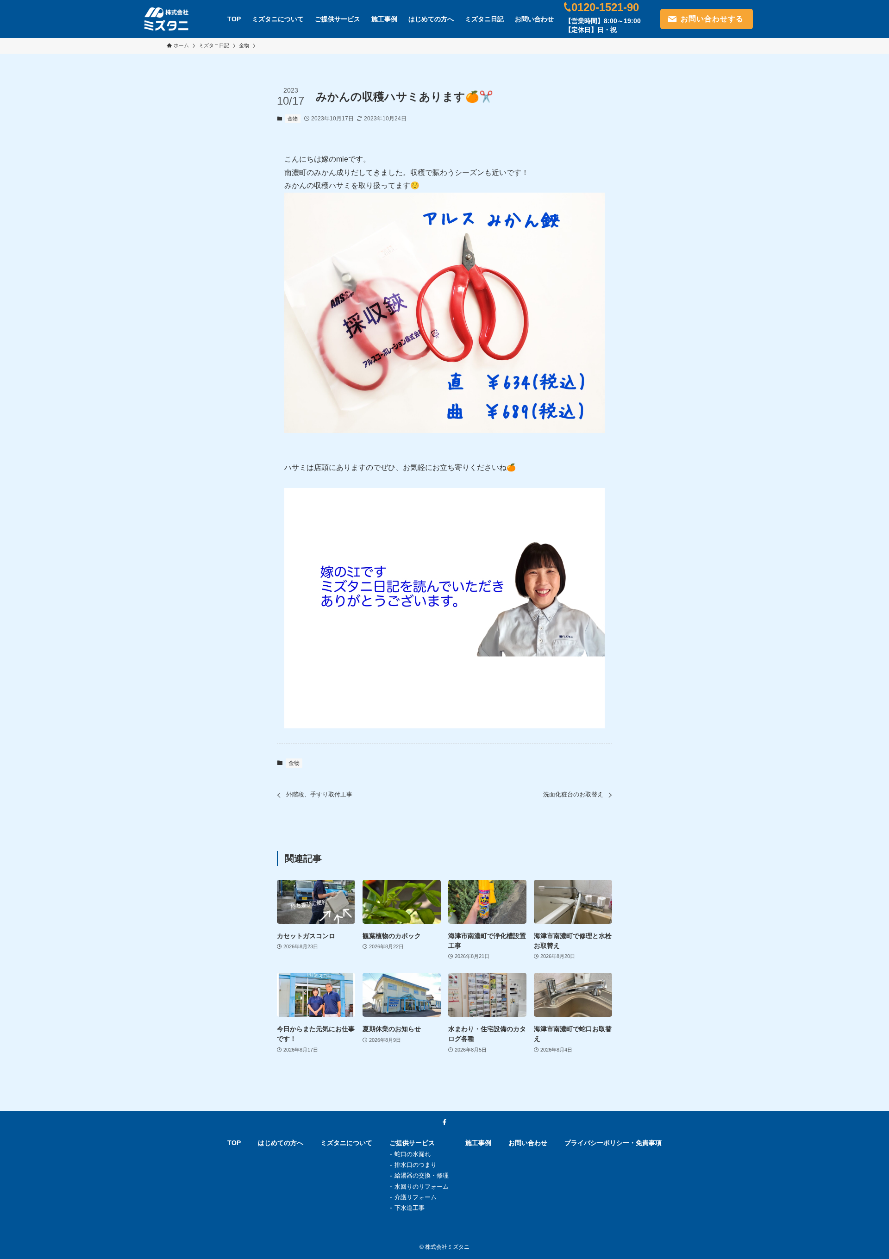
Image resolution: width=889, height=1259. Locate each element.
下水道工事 (409, 1207)
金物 (293, 118)
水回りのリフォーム (421, 1186)
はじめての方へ (280, 1142)
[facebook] (444, 1122)
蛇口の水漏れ (412, 1154)
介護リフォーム (415, 1197)
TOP (234, 1142)
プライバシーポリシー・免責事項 (613, 1142)
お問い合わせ (527, 1142)
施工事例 (478, 1142)
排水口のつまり (415, 1164)
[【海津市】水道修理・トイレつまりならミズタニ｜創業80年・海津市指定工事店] (166, 19)
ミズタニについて (346, 1142)
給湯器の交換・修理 (421, 1175)
